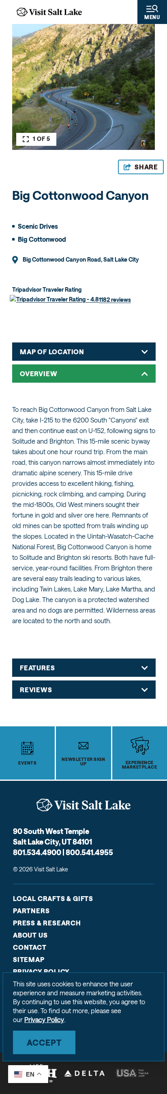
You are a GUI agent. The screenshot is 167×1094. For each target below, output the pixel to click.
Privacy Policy (41, 971)
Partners (31, 910)
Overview (38, 373)
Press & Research (47, 923)
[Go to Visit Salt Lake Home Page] (49, 12)
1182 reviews (115, 299)
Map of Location (52, 351)
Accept (44, 1042)
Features (37, 668)
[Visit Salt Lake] (83, 805)
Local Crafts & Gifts (53, 898)
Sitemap (29, 959)
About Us (30, 935)
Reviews (36, 689)
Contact (30, 947)
